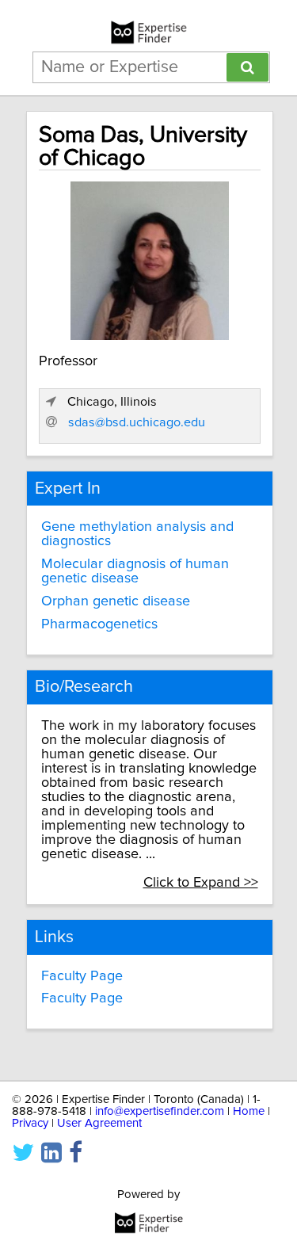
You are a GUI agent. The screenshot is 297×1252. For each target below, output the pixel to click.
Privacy (30, 1123)
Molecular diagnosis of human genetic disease (135, 571)
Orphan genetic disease (115, 601)
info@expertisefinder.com (159, 1111)
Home (249, 1111)
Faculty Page (82, 976)
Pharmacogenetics (99, 624)
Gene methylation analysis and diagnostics (137, 534)
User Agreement (99, 1123)
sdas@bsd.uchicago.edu (136, 422)
